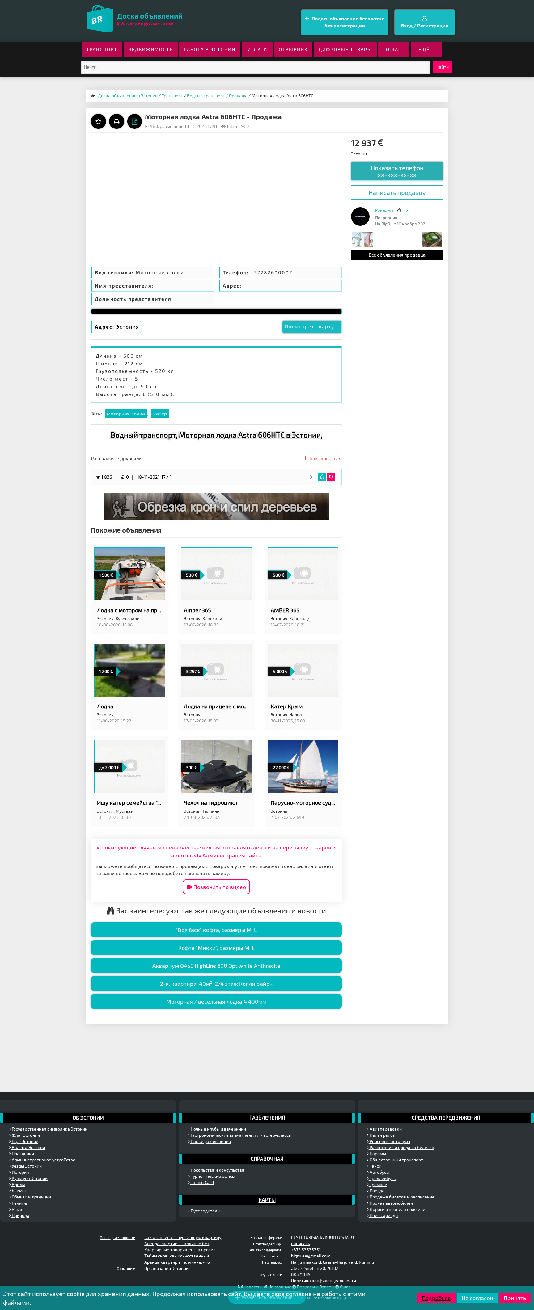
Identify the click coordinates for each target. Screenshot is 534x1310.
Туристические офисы (212, 1176)
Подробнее (436, 1298)
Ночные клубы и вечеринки (218, 1128)
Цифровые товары (345, 49)
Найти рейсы (382, 1135)
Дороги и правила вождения (398, 1209)
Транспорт (101, 49)
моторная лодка (126, 413)
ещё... (426, 49)
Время (18, 1184)
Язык (16, 1209)
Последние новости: (117, 1237)
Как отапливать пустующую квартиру (182, 1237)
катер (160, 413)
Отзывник (293, 49)
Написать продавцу (397, 192)
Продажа (238, 95)
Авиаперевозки (385, 1128)
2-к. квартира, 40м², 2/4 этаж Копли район (216, 983)
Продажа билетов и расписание (401, 1196)
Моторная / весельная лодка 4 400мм (216, 1001)
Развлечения (267, 1117)
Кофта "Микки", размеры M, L (216, 947)
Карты (267, 1200)
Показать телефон (397, 171)
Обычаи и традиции (31, 1196)
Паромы (377, 1153)
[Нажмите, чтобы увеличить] (360, 216)
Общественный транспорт (396, 1159)
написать (300, 1243)
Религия (19, 1203)
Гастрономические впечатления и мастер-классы (241, 1135)
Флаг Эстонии (25, 1135)
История (20, 1172)
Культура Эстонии (29, 1178)
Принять (515, 1298)
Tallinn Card (202, 1182)
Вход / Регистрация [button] (424, 25)
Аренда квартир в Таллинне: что (177, 1262)
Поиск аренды (383, 1215)
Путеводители (205, 1210)
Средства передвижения (446, 1117)
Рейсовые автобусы (389, 1141)
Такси (375, 1166)
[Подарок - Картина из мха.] (432, 239)
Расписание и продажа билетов (401, 1147)
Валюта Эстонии (28, 1147)
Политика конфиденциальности (323, 1280)
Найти (442, 67)
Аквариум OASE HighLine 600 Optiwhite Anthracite (216, 965)
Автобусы (379, 1172)
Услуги (257, 49)
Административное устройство (43, 1159)
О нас (394, 49)
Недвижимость (150, 49)
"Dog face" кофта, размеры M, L (216, 929)
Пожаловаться (324, 458)
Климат (19, 1190)
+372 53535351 (306, 1249)
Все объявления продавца (397, 255)
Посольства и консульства (217, 1170)
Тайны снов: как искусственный (176, 1255)
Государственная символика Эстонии (49, 1128)
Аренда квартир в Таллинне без (176, 1243)
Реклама (384, 210)
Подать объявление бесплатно (347, 21)
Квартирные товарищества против (180, 1249)
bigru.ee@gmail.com (310, 1255)
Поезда (376, 1190)
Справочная (267, 1159)
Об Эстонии (88, 1117)
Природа (20, 1215)
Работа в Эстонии (209, 49)
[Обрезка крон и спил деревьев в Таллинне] (216, 505)
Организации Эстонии (166, 1268)
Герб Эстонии (24, 1141)
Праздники (22, 1153)
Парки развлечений (210, 1141)
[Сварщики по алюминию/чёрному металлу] (362, 239)
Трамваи (378, 1184)
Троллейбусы (382, 1178)
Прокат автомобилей (391, 1203)
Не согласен (477, 1298)
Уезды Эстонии (26, 1166)
